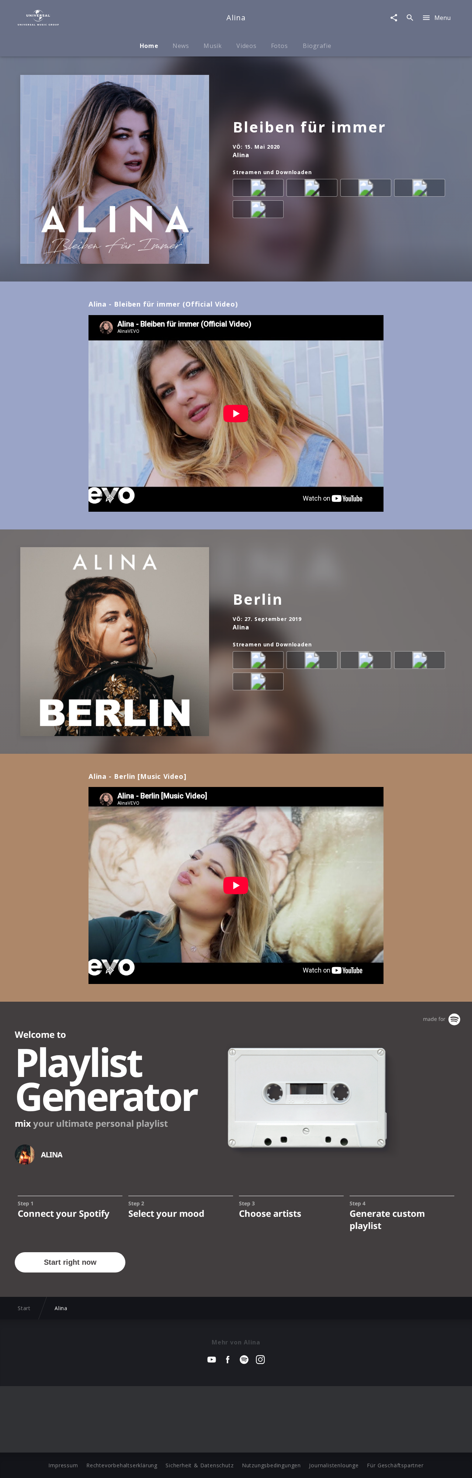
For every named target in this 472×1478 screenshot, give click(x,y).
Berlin (258, 599)
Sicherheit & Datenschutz (199, 1465)
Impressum (63, 1465)
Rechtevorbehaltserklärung (121, 1465)
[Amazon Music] (313, 189)
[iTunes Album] (260, 210)
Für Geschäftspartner (395, 1465)
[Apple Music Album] (260, 189)
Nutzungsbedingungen (271, 1465)
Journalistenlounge (333, 1465)
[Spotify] (367, 189)
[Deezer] (421, 189)
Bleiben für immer (309, 127)
